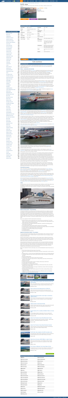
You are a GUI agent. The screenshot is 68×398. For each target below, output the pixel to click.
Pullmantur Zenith (41, 381)
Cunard (12, 65)
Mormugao (42, 175)
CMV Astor (23, 386)
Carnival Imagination (24, 377)
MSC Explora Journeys (12, 97)
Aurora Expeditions (12, 48)
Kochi (29, 175)
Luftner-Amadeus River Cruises (12, 89)
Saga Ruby (40, 384)
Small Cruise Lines (12, 136)
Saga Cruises (12, 124)
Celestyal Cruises (12, 57)
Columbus (37, 122)
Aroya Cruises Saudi (12, 45)
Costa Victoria (40, 361)
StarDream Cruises (12, 141)
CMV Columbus (24, 390)
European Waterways (12, 69)
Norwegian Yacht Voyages (12, 103)
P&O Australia (43, 110)
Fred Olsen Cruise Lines (12, 75)
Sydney (47, 168)
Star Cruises (12, 139)
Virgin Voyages (12, 156)
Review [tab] (24, 59)
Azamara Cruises (12, 51)
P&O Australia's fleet (45, 65)
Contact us (55, 397)
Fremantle (29, 169)
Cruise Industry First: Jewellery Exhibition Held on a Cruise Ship (42, 311)
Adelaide (24, 169)
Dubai (51, 175)
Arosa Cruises (12, 43)
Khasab (42, 181)
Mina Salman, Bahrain (27, 181)
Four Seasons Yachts (12, 74)
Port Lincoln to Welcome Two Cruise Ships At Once (41, 346)
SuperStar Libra (40, 390)
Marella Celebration (41, 366)
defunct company (43, 112)
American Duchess (24, 361)
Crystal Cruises (12, 63)
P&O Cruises (12, 106)
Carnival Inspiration (24, 379)
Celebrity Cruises (12, 54)
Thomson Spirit (40, 392)
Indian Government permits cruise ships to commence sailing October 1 (41, 296)
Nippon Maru (40, 372)
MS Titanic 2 (40, 370)
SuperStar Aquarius (41, 388)
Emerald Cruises (12, 68)
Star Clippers (12, 138)
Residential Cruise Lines (12, 115)
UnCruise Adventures (12, 150)
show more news (50, 353)
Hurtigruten (12, 83)
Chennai (32, 175)
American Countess (24, 359)
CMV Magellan (23, 392)
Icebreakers (12, 86)
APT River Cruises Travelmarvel (12, 42)
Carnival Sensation (24, 381)
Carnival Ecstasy (24, 372)
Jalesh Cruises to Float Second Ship (38, 303)
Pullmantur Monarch (41, 377)
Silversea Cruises (12, 135)
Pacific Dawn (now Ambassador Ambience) (26, 114)
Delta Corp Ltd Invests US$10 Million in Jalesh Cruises (41, 339)
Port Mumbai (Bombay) (42, 81)
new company (33, 70)
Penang (37, 176)
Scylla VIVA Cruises (12, 130)
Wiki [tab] (33, 59)
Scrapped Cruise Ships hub (39, 87)
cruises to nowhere (41, 170)
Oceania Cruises (12, 104)
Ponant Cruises (12, 109)
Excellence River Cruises (12, 71)
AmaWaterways (12, 36)
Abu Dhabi (48, 175)
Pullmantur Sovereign (41, 379)
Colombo (21, 176)
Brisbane (21, 169)
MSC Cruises (12, 95)
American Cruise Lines (12, 39)
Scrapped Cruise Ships (40, 11)
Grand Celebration (41, 364)
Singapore (48, 145)
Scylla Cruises (12, 129)
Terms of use (64, 397)
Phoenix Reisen (12, 107)
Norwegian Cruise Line (12, 101)
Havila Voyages (12, 80)
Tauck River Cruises (12, 144)
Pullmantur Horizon (41, 375)
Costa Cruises (12, 60)
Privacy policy (59, 397)
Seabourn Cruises (12, 132)
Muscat (24, 176)
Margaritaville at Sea (12, 92)
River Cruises (12, 118)
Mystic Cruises (12, 98)
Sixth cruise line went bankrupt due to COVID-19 (40, 288)
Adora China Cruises (12, 33)
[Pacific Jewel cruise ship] (28, 12)
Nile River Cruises (12, 100)
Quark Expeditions (12, 112)
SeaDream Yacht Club (12, 133)
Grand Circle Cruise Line (12, 77)
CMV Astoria (23, 388)
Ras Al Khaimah (28, 176)
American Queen (24, 366)
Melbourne (50, 168)
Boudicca (22, 370)
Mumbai (45, 175)
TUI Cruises (12, 147)
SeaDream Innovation (41, 386)
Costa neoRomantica (41, 359)
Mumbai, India (49, 71)
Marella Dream (40, 368)
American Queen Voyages (12, 40)
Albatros (22, 357)
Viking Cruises (12, 153)
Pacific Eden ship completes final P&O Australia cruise (41, 332)
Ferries (12, 72)
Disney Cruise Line (12, 66)
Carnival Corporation (23, 111)
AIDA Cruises (24, 112)
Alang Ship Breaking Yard (42, 86)
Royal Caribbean (12, 121)
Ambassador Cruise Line (12, 37)
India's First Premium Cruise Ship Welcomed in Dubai (41, 317)
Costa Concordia (41, 357)
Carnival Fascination (24, 375)
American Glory (23, 364)
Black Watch (23, 368)
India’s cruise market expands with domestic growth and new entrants (42, 282)
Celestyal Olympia (24, 384)
